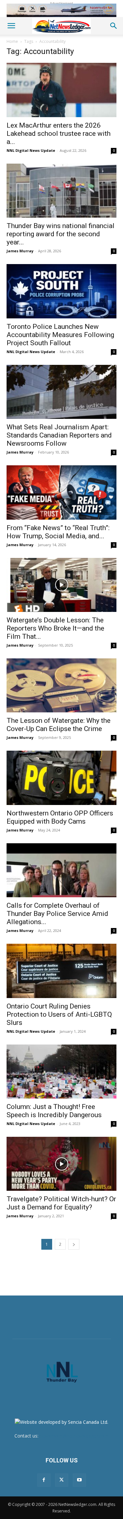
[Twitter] (61, 1480)
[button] (11, 26)
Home (12, 41)
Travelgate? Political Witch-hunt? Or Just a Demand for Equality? (61, 1203)
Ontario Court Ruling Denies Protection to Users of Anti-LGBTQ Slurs (59, 1014)
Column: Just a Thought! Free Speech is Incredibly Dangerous (54, 1111)
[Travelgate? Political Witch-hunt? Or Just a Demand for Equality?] (61, 1164)
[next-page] (73, 1244)
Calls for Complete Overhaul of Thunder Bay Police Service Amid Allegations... (57, 914)
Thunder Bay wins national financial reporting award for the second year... (60, 234)
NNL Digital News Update (31, 150)
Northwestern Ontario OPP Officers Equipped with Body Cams (60, 817)
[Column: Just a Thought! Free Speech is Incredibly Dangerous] (61, 1072)
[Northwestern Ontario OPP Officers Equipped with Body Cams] (61, 778)
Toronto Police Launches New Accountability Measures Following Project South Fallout (60, 335)
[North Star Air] (61, 10)
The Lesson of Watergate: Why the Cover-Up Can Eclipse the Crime (59, 725)
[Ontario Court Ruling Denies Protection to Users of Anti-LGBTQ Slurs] (61, 971)
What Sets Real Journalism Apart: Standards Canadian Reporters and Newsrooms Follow (59, 435)
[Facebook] (44, 1480)
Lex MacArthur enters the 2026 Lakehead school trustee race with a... (59, 133)
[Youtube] (79, 1480)
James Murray (20, 250)
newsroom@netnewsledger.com (74, 1436)
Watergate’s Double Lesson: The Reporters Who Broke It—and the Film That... (55, 628)
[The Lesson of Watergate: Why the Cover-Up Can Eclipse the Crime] (61, 685)
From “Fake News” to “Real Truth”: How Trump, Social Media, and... (58, 532)
